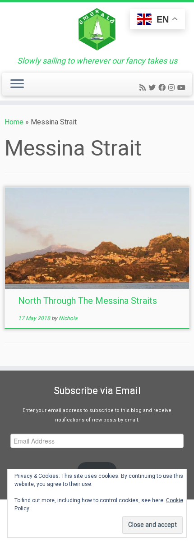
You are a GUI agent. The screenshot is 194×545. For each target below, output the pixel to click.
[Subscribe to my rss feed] (143, 87)
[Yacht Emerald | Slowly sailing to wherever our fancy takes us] (97, 29)
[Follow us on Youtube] (182, 87)
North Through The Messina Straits (87, 300)
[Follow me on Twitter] (153, 87)
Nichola (68, 318)
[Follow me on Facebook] (163, 87)
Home (14, 122)
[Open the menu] (17, 84)
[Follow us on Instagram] (172, 87)
